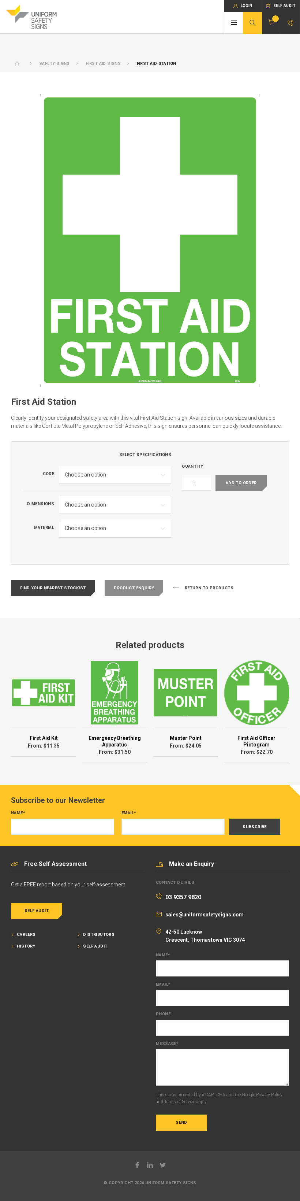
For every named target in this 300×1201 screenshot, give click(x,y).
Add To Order (241, 483)
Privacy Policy (269, 1094)
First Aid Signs (103, 63)
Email (128, 813)
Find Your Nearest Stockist (53, 588)
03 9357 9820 (183, 897)
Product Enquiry (134, 588)
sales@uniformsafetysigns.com (204, 915)
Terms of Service (179, 1101)
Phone (163, 1014)
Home (17, 63)
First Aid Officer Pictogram (256, 741)
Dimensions (40, 504)
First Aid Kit (44, 738)
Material (44, 528)
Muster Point (186, 738)
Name (18, 813)
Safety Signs (54, 63)
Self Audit (37, 910)
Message (167, 1044)
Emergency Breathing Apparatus (115, 741)
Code (49, 474)
